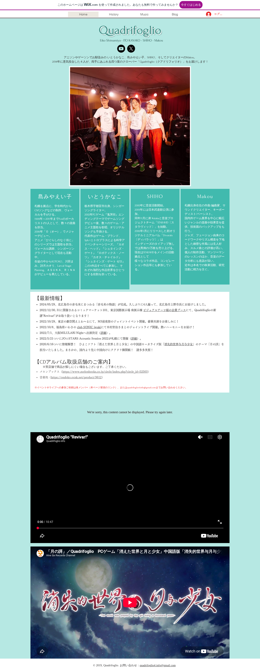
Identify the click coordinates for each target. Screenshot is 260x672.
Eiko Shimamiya (110, 40)
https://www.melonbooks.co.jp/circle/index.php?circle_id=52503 (105, 371)
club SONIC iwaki (89, 327)
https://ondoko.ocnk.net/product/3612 (76, 377)
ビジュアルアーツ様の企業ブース (164, 310)
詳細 (103, 332)
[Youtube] (121, 49)
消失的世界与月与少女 (178, 344)
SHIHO (147, 40)
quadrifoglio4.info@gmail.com (141, 387)
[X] (131, 49)
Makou (158, 40)
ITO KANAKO (131, 40)
